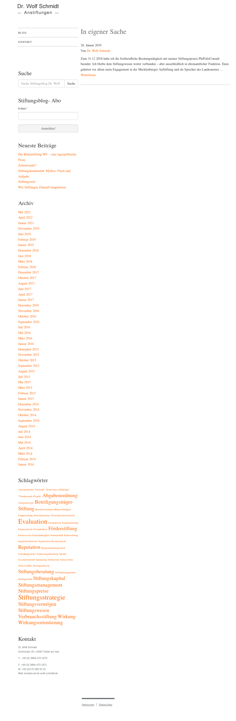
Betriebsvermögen (44, 509)
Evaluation (32, 520)
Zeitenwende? (27, 165)
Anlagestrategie (26, 502)
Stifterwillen (66, 559)
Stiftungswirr (26, 181)
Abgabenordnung (60, 495)
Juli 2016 (24, 327)
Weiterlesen (88, 75)
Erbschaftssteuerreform (63, 515)
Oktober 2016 (27, 316)
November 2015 (28, 354)
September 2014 (28, 420)
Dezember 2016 (28, 305)
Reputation (29, 546)
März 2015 (25, 387)
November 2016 (28, 311)
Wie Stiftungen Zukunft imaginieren (42, 187)
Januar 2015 (26, 398)
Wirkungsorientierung (40, 622)
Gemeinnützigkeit (41, 535)
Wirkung (67, 616)
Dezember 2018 (28, 250)
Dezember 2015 (28, 349)
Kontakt (25, 42)
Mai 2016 (24, 332)
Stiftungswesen (33, 610)
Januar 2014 (26, 464)
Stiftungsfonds (25, 579)
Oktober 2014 (27, 415)
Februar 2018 (27, 267)
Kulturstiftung (71, 535)
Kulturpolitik (56, 535)
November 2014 (28, 409)
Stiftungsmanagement (40, 584)
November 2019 (28, 228)
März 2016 (25, 338)
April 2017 (25, 294)
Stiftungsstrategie (41, 596)
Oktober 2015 (27, 360)
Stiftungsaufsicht (41, 565)
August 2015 (26, 371)
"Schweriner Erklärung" (57, 489)
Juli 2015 (24, 376)
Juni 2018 (24, 256)
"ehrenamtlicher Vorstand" (31, 489)
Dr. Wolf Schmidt (98, 50)
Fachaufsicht (54, 522)
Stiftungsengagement (65, 572)
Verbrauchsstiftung (37, 616)
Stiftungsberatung (36, 571)
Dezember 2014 (28, 404)
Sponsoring (41, 559)
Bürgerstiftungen (62, 509)
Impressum (88, 704)
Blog (22, 32)
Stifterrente (53, 559)
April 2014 (25, 448)
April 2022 (25, 217)
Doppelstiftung (25, 515)
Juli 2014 (24, 431)
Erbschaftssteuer (42, 515)
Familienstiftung (70, 522)
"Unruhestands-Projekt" (29, 496)
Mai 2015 (24, 382)
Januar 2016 (26, 343)
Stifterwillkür (25, 565)
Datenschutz (105, 704)
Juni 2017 (24, 289)
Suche (71, 83)
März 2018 (25, 261)
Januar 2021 (26, 223)
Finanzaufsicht (25, 529)
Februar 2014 (27, 459)
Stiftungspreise (33, 590)
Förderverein (24, 535)
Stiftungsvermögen (37, 603)
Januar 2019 (26, 245)
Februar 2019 (27, 239)
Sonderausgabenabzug (47, 553)
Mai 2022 (24, 212)
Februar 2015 (27, 393)
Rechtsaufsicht (58, 541)
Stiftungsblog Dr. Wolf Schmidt (35, 11)
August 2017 (26, 283)
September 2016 (28, 322)
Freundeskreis (40, 529)
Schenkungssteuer (27, 553)
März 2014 (25, 453)
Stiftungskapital (49, 578)
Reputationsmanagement (53, 547)
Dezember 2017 (28, 272)
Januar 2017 (26, 299)
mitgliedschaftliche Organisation (34, 541)
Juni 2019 (24, 234)
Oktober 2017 (27, 278)
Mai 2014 (24, 442)
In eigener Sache (103, 31)
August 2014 (26, 426)
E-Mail (22, 108)
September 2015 (28, 365)
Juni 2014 (24, 437)
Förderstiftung (62, 528)
